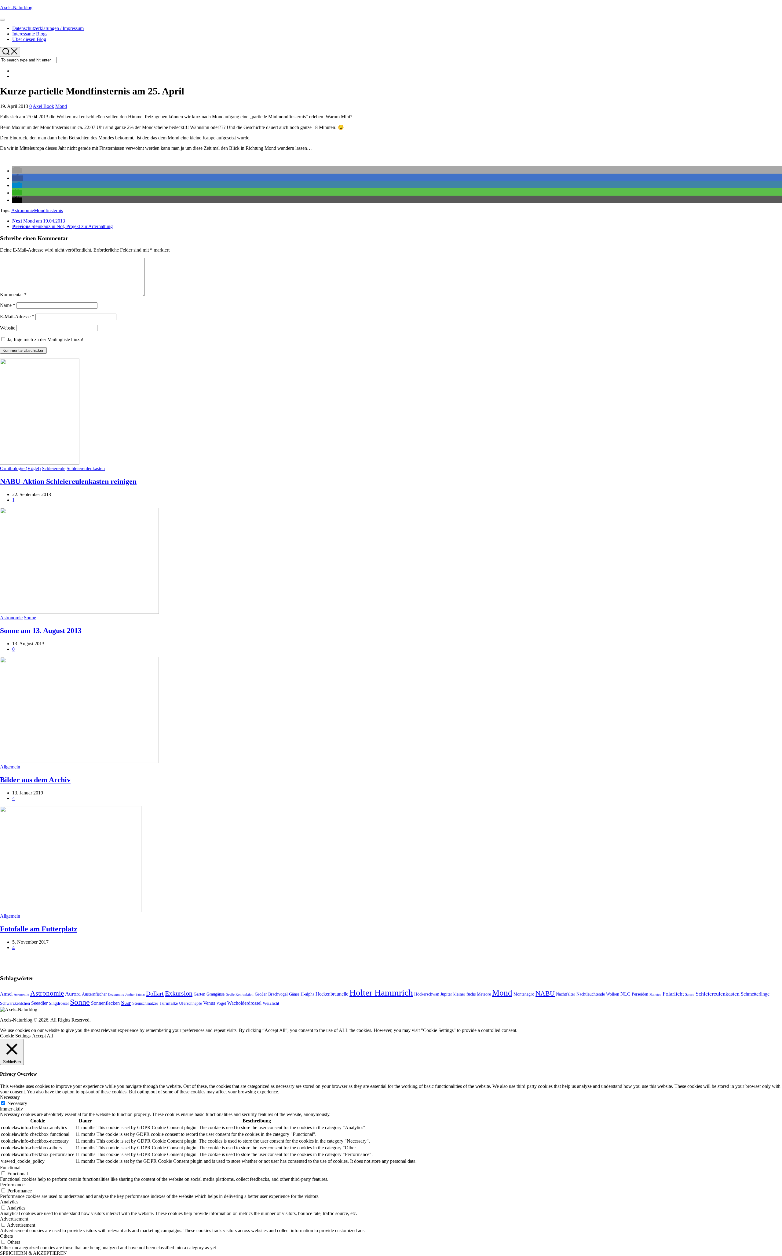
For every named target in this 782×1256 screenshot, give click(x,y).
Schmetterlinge (755, 994)
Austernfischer (94, 994)
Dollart (155, 993)
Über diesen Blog (29, 39)
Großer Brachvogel (271, 994)
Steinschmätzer (145, 1003)
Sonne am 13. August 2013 (41, 631)
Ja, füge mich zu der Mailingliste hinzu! (44, 339)
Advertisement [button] (14, 1218)
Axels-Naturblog (16, 7)
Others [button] (6, 1236)
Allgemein (10, 766)
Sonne (30, 617)
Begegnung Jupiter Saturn (126, 994)
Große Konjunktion (240, 994)
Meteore (484, 994)
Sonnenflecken (105, 1003)
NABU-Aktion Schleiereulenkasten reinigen (68, 481)
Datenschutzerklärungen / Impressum (48, 28)
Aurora (73, 994)
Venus (209, 1003)
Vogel (221, 1003)
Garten (199, 994)
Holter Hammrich (381, 992)
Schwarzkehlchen (15, 1003)
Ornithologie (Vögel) (20, 468)
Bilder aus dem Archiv (35, 780)
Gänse (294, 994)
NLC (625, 994)
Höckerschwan (426, 994)
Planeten (655, 994)
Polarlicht (673, 994)
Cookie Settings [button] (15, 1035)
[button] (17, 170)
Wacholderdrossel (244, 1003)
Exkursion (178, 993)
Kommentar (13, 294)
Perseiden (640, 994)
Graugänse (215, 994)
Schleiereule (53, 468)
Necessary (17, 1103)
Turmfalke (168, 1003)
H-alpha (307, 994)
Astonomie (21, 994)
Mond (61, 106)
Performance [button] (12, 1184)
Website (7, 327)
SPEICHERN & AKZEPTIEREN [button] (33, 1253)
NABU (545, 993)
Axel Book (43, 106)
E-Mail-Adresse (17, 316)
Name (7, 305)
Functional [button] (10, 1167)
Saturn (689, 994)
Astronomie (22, 210)
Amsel (6, 994)
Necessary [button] (10, 1097)
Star (126, 1002)
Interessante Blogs (29, 33)
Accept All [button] (42, 1035)
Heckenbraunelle (332, 994)
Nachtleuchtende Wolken (597, 994)
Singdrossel (59, 1003)
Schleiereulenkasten (86, 468)
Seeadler (39, 1003)
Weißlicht (271, 1003)
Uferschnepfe (190, 1003)
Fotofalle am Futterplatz (38, 929)
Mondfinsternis (48, 210)
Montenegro (523, 994)
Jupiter (446, 994)
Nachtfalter (565, 994)
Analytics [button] (9, 1201)
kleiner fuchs (464, 994)
